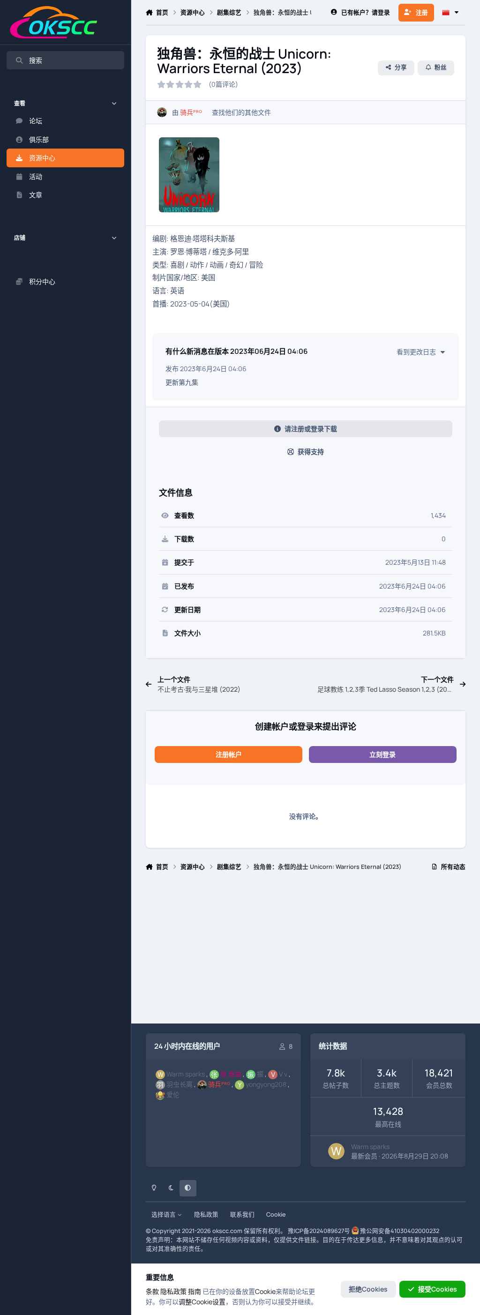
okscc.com (227, 1231)
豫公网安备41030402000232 (399, 1231)
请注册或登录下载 (311, 428)
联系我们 (242, 1214)
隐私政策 (206, 1214)
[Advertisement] (306, 951)
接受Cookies (437, 1289)
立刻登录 (382, 754)
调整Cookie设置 (202, 1301)
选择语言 (164, 1214)
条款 (152, 1291)
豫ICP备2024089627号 (319, 1231)
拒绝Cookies (368, 1289)
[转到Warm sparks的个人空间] (336, 1151)
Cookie (275, 1214)
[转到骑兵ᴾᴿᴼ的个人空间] (162, 112)
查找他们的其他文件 (241, 112)
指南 (194, 1291)
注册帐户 (229, 754)
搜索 (35, 60)
